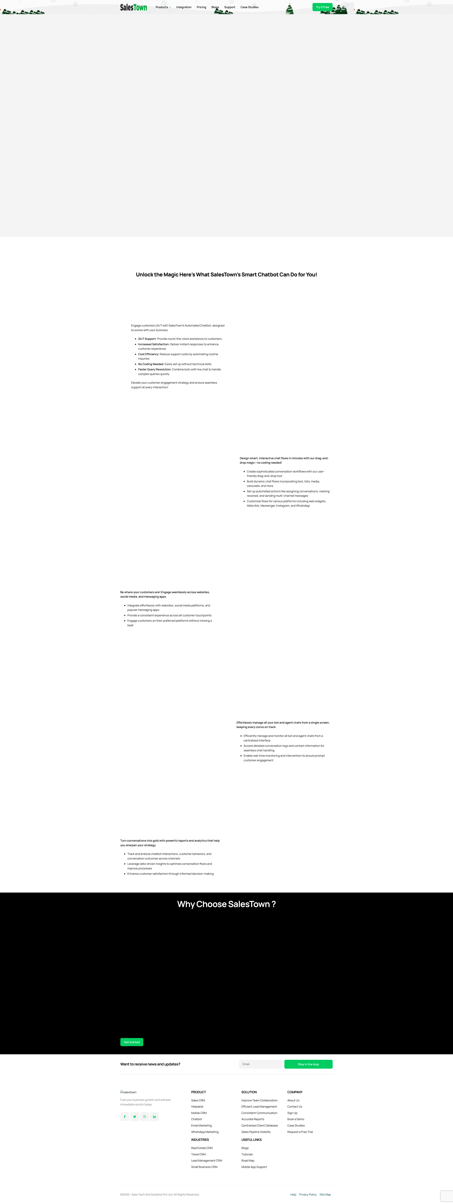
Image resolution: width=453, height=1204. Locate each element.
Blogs (215, 7)
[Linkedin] (154, 1116)
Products (162, 7)
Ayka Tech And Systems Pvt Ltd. (152, 1194)
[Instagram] (144, 1116)
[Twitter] (134, 1116)
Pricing (201, 7)
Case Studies (250, 7)
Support (229, 7)
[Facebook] (124, 1116)
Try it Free (322, 7)
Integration (183, 7)
